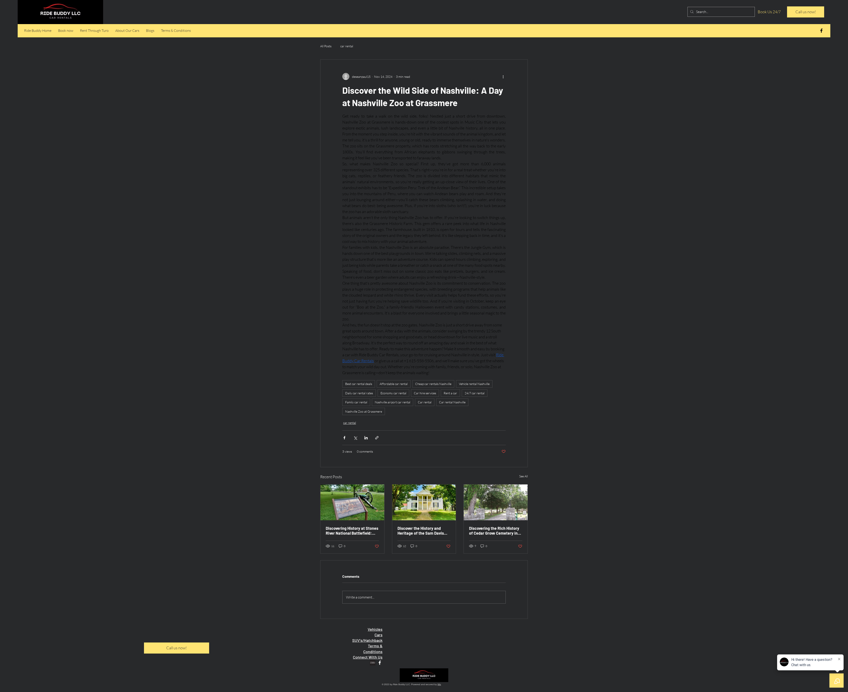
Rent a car (450, 393)
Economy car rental (393, 393)
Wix (439, 684)
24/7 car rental (475, 393)
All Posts (325, 46)
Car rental (425, 402)
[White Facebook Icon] (379, 662)
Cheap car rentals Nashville (433, 384)
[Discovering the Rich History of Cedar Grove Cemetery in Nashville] (496, 502)
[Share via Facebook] (344, 438)
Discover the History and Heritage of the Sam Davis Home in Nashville (421, 531)
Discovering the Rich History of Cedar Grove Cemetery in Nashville (494, 531)
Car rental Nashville (452, 402)
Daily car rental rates (359, 393)
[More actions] (503, 76)
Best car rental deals (358, 384)
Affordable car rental (394, 384)
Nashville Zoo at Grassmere (363, 411)
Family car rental (356, 402)
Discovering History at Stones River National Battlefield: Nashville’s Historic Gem (352, 531)
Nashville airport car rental (392, 402)
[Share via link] (377, 438)
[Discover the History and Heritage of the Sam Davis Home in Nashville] (424, 502)
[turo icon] (372, 662)
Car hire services (425, 393)
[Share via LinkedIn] (366, 438)
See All (523, 476)
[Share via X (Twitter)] (355, 438)
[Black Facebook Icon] (821, 30)
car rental (346, 46)
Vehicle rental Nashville (474, 384)
